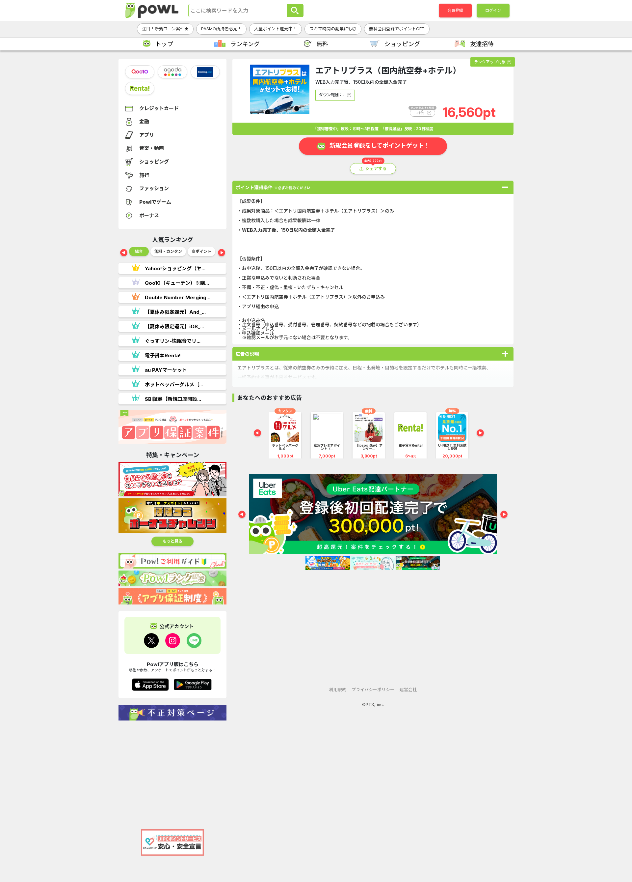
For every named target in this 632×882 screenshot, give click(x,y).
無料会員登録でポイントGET (397, 28)
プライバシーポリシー (373, 689)
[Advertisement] (172, 771)
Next (221, 253)
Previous (123, 253)
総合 (139, 251)
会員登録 (455, 10)
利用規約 (337, 689)
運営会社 (408, 689)
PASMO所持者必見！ (221, 28)
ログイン (493, 10)
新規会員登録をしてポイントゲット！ (379, 145)
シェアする (376, 168)
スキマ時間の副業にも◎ (332, 28)
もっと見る (172, 541)
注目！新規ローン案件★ (165, 28)
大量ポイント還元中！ (275, 28)
